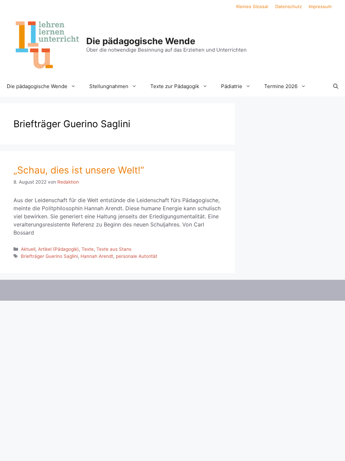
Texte (88, 249)
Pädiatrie (231, 86)
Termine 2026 (280, 86)
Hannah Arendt (97, 256)
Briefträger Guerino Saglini (49, 256)
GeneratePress (229, 290)
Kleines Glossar (252, 6)
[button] (335, 86)
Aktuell (28, 249)
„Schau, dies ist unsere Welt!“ (78, 170)
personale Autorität (136, 256)
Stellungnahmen (108, 86)
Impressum (320, 6)
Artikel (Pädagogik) (58, 249)
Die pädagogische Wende (140, 41)
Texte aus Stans (113, 249)
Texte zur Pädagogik (174, 86)
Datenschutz (288, 6)
